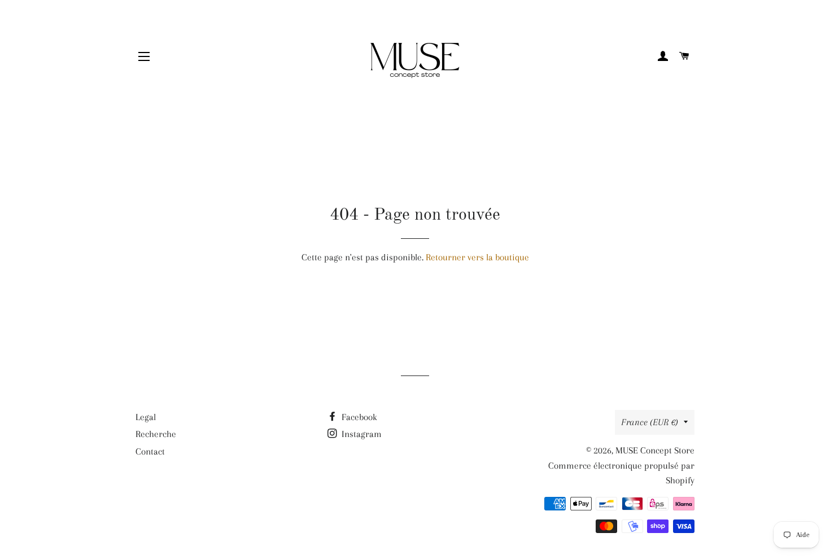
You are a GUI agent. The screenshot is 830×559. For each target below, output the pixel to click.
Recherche (156, 434)
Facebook (358, 417)
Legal (146, 417)
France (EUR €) (649, 422)
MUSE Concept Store (654, 450)
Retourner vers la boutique (477, 257)
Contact (150, 451)
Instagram (360, 434)
